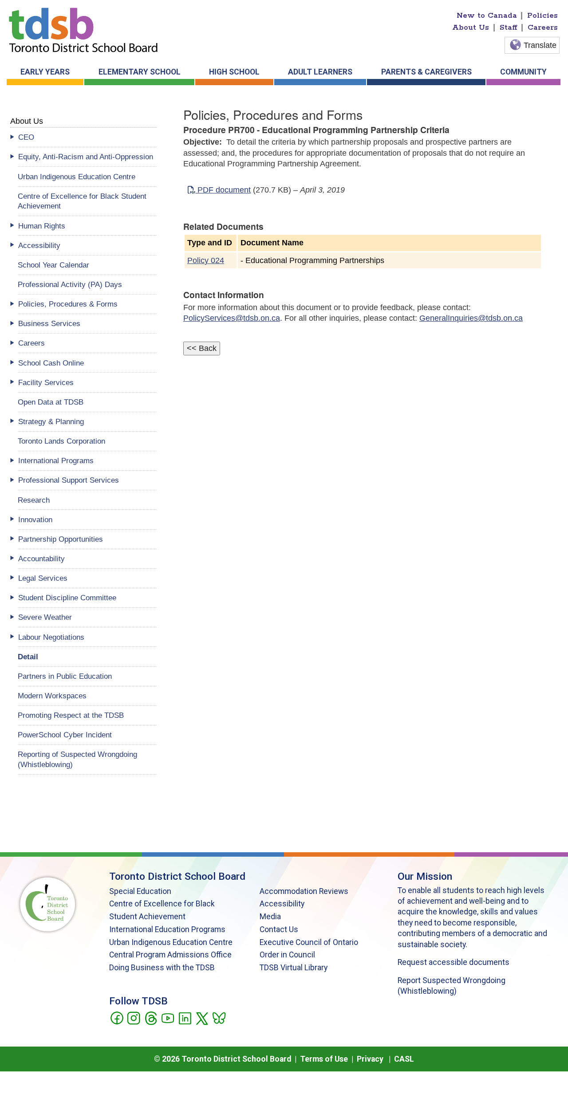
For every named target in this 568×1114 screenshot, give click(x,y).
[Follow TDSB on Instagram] (133, 1017)
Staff (508, 27)
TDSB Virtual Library (293, 967)
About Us (470, 27)
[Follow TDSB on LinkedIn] (185, 1017)
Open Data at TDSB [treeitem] (50, 402)
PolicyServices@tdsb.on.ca (231, 318)
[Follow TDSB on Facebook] (116, 1017)
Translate (540, 45)
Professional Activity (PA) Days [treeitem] (70, 284)
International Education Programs (167, 929)
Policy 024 (205, 260)
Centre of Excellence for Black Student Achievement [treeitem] (82, 201)
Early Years (45, 71)
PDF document (223, 189)
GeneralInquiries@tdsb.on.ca (471, 318)
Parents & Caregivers (426, 71)
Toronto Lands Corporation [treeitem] (61, 441)
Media (270, 916)
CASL (404, 1059)
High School (234, 71)
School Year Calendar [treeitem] (53, 264)
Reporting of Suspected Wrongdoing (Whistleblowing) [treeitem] (77, 759)
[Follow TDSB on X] (201, 1017)
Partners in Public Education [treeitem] (65, 676)
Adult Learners (320, 71)
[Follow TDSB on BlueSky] (218, 1017)
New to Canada (487, 15)
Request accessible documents (453, 962)
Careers (543, 27)
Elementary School (140, 71)
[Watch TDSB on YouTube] (167, 1017)
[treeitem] (87, 137)
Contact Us (279, 929)
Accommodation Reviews (304, 891)
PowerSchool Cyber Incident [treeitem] (65, 734)
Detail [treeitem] (28, 656)
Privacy (370, 1059)
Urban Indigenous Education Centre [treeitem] (76, 176)
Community (523, 71)
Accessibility (282, 903)
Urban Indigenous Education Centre (171, 942)
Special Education (140, 891)
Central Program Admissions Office (170, 954)
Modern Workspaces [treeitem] (52, 695)
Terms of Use (324, 1059)
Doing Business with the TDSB (162, 967)
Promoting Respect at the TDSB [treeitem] (71, 715)
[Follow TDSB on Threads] (150, 1017)
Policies (542, 15)
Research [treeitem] (34, 500)
